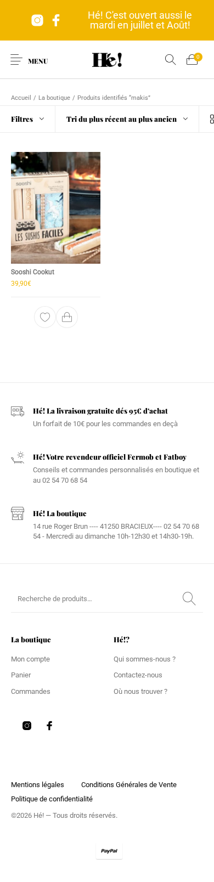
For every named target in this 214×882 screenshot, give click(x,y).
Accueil (21, 97)
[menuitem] (37, 785)
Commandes (30, 691)
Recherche (189, 599)
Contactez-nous (138, 675)
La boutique (54, 97)
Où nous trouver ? (140, 691)
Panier (21, 675)
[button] (67, 317)
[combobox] (127, 119)
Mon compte (30, 659)
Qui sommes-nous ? (145, 659)
